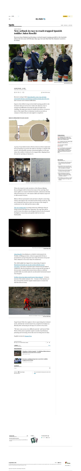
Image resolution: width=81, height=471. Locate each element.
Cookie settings (19, 468)
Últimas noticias (61, 135)
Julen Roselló (18, 254)
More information (17, 373)
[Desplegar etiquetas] (50, 368)
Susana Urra (28, 336)
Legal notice (10, 468)
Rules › (49, 345)
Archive (32, 435)
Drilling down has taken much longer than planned (28, 277)
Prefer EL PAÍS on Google (46, 92)
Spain (11, 25)
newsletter (11, 435)
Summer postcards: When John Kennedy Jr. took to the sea (65, 142)
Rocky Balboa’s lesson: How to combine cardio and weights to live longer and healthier (65, 178)
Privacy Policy (14, 468)
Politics (15, 368)
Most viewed (60, 159)
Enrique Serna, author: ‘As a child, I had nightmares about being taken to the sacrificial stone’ (64, 138)
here (35, 373)
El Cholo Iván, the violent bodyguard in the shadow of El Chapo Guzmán (65, 170)
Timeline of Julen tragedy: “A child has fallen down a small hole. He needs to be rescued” (36, 352)
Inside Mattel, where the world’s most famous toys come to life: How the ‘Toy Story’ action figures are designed (65, 167)
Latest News (70, 25)
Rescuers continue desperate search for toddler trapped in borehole (35, 360)
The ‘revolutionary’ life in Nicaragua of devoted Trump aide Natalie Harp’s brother (65, 163)
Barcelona (66, 25)
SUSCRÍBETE (65, 16)
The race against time (20, 207)
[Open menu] (9, 19)
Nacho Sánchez (17, 88)
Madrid (62, 25)
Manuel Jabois (24, 354)
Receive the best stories (14, 438)
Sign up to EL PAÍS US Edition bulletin (22, 342)
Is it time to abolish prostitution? (63, 145)
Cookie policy (23, 468)
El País (23, 88)
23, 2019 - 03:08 (22, 89)
